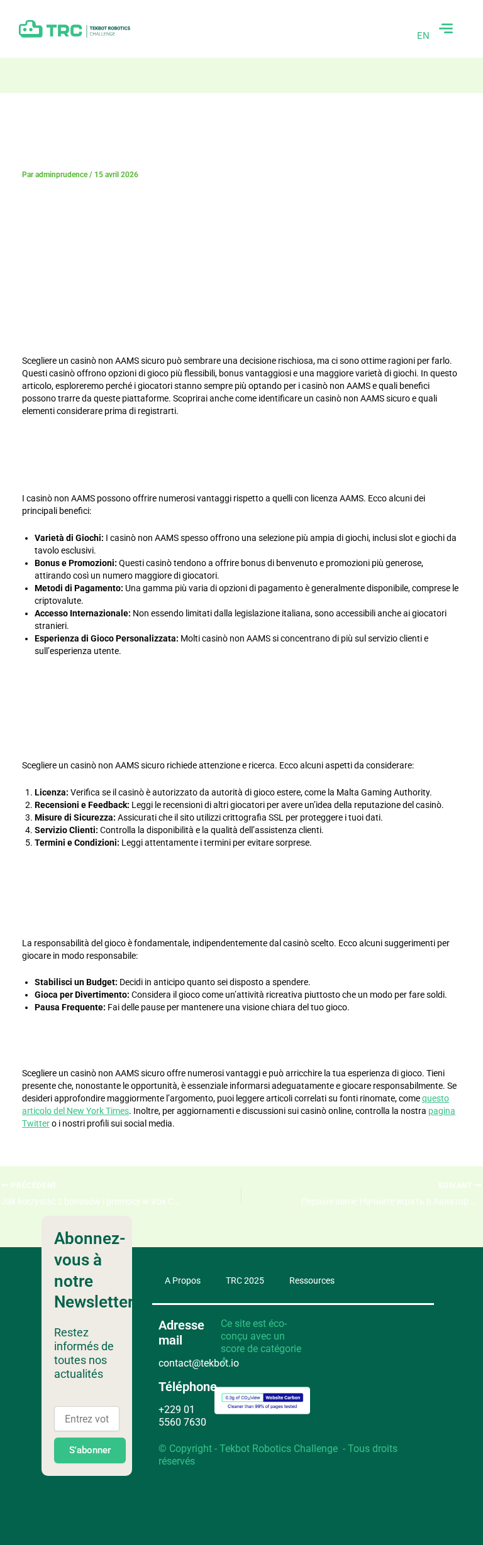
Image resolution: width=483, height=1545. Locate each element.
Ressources (312, 1280)
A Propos (183, 1280)
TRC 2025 (245, 1280)
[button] (446, 29)
